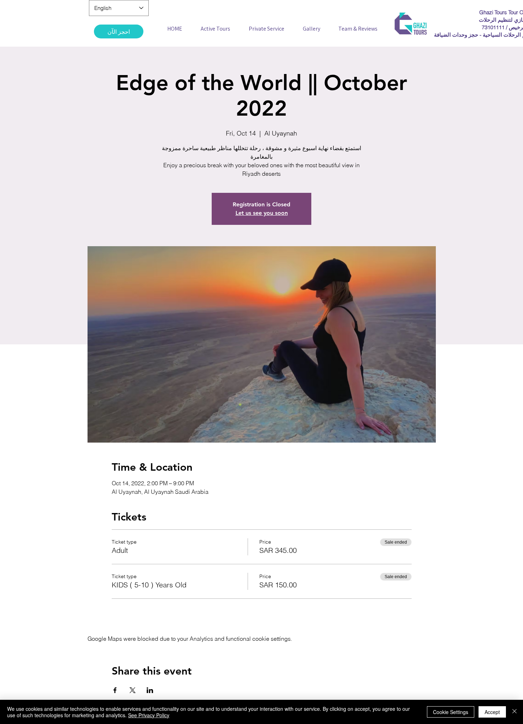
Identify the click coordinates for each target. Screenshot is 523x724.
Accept (492, 711)
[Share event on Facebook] (115, 690)
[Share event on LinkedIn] (150, 690)
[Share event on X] (132, 690)
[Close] (514, 711)
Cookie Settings (450, 711)
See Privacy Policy (148, 715)
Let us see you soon (262, 213)
